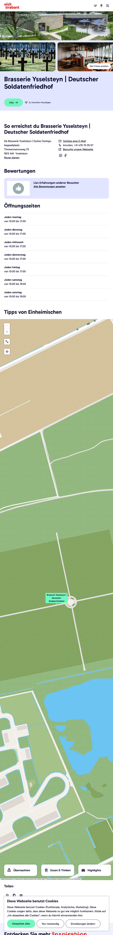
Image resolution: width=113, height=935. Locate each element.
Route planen (11, 157)
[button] (56, 599)
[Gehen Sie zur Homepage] (13, 6)
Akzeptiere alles (21, 923)
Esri (14, 879)
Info (11, 102)
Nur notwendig (50, 923)
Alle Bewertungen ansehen (49, 186)
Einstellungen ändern (83, 923)
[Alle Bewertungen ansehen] (19, 188)
